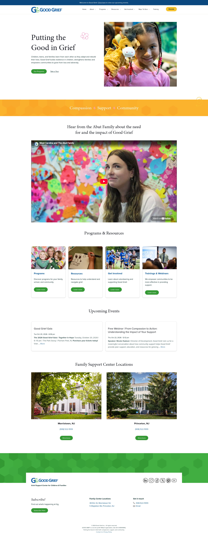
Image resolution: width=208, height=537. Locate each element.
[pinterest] (168, 480)
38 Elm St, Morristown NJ (100, 503)
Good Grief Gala (43, 328)
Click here (102, 2)
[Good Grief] (46, 10)
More (42, 343)
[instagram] (151, 480)
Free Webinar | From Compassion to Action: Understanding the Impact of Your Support (132, 330)
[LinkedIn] (145, 480)
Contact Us (99, 532)
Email (138, 506)
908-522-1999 (142, 503)
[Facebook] (157, 480)
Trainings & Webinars (156, 273)
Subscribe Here (39, 510)
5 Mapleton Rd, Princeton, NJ (101, 506)
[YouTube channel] (174, 480)
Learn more (41, 289)
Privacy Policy (108, 532)
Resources (77, 273)
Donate (171, 9)
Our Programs (39, 71)
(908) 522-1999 (66, 429)
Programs (39, 273)
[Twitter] (162, 480)
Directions (66, 438)
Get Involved (115, 273)
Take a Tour (54, 71)
